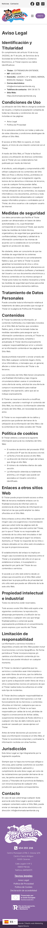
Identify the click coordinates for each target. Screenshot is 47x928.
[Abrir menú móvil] (32, 16)
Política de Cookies (23, 887)
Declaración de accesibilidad (23, 890)
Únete (40, 16)
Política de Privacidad (16, 125)
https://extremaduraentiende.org (21, 96)
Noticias (5, 4)
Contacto (14, 4)
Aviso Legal (12, 121)
